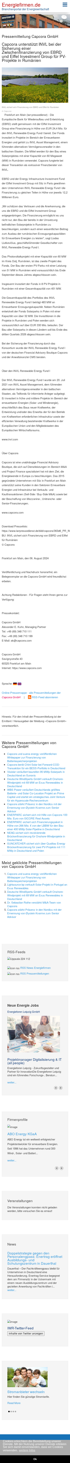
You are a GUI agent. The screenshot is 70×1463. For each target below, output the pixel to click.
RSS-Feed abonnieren (44, 697)
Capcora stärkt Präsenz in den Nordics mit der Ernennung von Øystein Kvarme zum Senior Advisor (34, 807)
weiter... (11, 1082)
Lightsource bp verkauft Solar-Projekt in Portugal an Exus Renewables (37, 886)
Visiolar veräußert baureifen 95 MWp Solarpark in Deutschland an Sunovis (36, 773)
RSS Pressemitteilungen (34, 973)
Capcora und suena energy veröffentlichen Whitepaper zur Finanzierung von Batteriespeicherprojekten (32, 757)
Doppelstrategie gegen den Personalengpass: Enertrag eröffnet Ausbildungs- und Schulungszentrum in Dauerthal (34, 1258)
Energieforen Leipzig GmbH (23, 1011)
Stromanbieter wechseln (26, 1391)
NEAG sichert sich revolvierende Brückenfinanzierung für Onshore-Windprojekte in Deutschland (36, 836)
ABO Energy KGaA (22, 1133)
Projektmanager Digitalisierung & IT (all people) (34, 1061)
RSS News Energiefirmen (35, 968)
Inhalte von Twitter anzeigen (26, 1333)
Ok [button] (35, 1459)
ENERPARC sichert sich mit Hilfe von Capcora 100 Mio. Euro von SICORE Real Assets (37, 816)
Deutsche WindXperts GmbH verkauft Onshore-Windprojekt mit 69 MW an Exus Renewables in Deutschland (35, 782)
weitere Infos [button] (27, 1450)
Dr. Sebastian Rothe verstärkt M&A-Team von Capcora (34, 904)
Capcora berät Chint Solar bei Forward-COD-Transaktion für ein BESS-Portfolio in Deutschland (36, 766)
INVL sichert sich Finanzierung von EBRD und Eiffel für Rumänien (30, 109)
